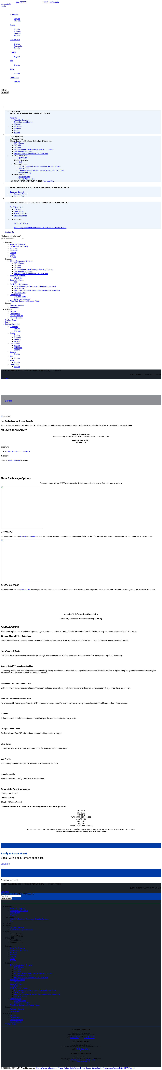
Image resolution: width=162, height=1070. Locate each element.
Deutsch (17, 339)
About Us (13, 118)
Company (8, 242)
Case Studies (15, 314)
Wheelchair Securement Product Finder (25, 301)
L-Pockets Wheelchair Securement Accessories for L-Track (37, 290)
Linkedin (13, 253)
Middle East (14, 365)
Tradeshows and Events (19, 246)
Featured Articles (16, 316)
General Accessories (22, 299)
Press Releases (16, 318)
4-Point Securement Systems (21, 261)
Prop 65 (131, 1068)
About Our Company (17, 244)
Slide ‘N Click (19, 288)
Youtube (13, 257)
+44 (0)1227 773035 (82, 1048)
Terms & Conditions (49, 1068)
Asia (11, 356)
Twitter (12, 255)
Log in (3, 6)
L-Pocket (32, 536)
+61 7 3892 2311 (75, 1060)
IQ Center (13, 248)
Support (8, 303)
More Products (15, 295)
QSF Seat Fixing (20, 293)
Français (17, 331)
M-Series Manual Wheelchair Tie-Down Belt (31, 274)
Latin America (15, 344)
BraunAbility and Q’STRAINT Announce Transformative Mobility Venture (40, 228)
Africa (12, 360)
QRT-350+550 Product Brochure (17, 451)
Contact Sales (10, 320)
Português (18, 348)
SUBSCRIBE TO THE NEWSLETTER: (18, 894)
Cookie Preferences (105, 1068)
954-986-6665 (91, 1036)
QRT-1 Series (19, 263)
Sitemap (39, 1068)
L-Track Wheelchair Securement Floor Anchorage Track (35, 286)
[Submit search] (22, 238)
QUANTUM (18, 278)
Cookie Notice (91, 1068)
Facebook (13, 251)
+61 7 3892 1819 (90, 1060)
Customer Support (17, 192)
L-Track (23, 536)
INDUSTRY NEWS (21, 223)
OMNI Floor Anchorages (19, 284)
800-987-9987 (21, 2)
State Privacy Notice (77, 1068)
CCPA (126, 1068)
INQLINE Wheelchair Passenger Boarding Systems (33, 269)
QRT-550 (17, 267)
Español (17, 341)
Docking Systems (16, 280)
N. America (14, 327)
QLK (15, 282)
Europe (12, 333)
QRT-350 (17, 265)
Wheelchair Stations (17, 276)
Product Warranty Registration (21, 930)
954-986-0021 (74, 1038)
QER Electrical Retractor (23, 272)
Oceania (13, 352)
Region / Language (12, 324)
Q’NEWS (8, 309)
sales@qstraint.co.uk (83, 1050)
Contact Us (9, 232)
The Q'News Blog (16, 207)
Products (8, 259)
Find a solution (48, 181)
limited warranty (14, 460)
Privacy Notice (63, 1068)
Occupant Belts (20, 297)
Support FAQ (14, 307)
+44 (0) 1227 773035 (51, 2)
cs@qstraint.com (89, 1038)
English (17, 329)
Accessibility (6, 4)
